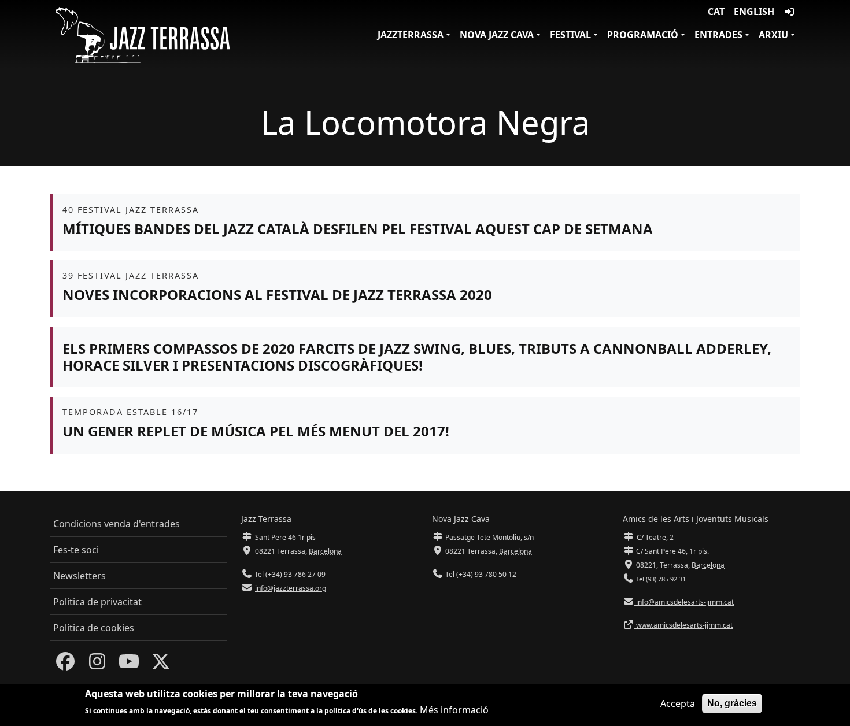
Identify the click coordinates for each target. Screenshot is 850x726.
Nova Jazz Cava (497, 34)
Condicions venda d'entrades (116, 523)
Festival (570, 34)
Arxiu (773, 34)
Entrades (718, 34)
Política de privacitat (97, 601)
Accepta (677, 703)
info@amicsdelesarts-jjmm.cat (684, 602)
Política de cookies (93, 627)
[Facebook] (65, 664)
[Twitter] (160, 664)
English (754, 11)
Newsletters (79, 575)
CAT (716, 11)
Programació (642, 34)
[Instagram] (97, 664)
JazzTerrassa (411, 34)
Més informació (454, 709)
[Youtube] (129, 664)
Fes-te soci (76, 549)
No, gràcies (732, 703)
